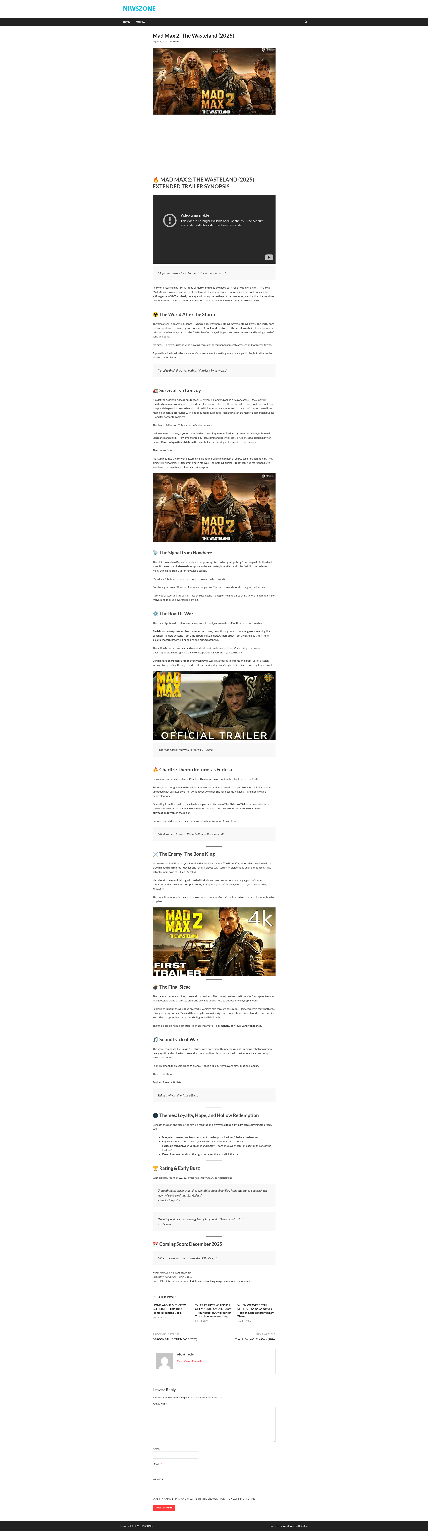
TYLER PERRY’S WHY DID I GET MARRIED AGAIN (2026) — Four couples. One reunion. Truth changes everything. (213, 1310)
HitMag (303, 1525)
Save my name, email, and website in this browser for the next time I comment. (206, 1498)
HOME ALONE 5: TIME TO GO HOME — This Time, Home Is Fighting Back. (169, 1308)
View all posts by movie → (191, 1361)
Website (158, 1479)
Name (157, 1448)
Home (126, 22)
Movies (140, 22)
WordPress (288, 1525)
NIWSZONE (139, 8)
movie (176, 41)
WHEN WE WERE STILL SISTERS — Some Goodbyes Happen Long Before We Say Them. (255, 1310)
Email (157, 1464)
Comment (160, 1404)
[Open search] (305, 22)
